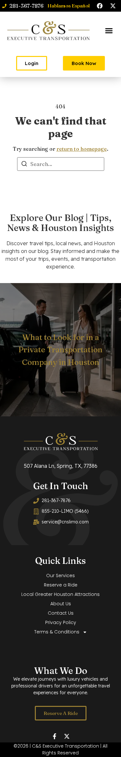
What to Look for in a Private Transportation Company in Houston (60, 350)
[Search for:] (60, 164)
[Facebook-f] (54, 736)
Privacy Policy (60, 622)
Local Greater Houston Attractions (60, 594)
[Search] (24, 164)
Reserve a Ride (60, 585)
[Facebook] (100, 6)
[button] (109, 31)
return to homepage (81, 149)
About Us (60, 603)
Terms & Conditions (56, 632)
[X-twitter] (113, 6)
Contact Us (61, 613)
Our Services (60, 575)
